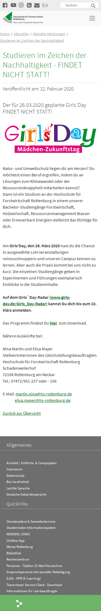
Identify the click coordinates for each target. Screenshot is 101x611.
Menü (92, 18)
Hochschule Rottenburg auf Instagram (21, 5)
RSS (29, 5)
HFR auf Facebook (5, 5)
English (45, 5)
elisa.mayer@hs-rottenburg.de (43, 400)
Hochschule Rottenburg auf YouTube (13, 5)
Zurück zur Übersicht (22, 413)
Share (19, 603)
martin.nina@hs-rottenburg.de (44, 394)
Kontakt (37, 5)
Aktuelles (21, 33)
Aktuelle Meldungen (49, 33)
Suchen (93, 6)
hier (53, 323)
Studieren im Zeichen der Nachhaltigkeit (32, 40)
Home (5, 33)
